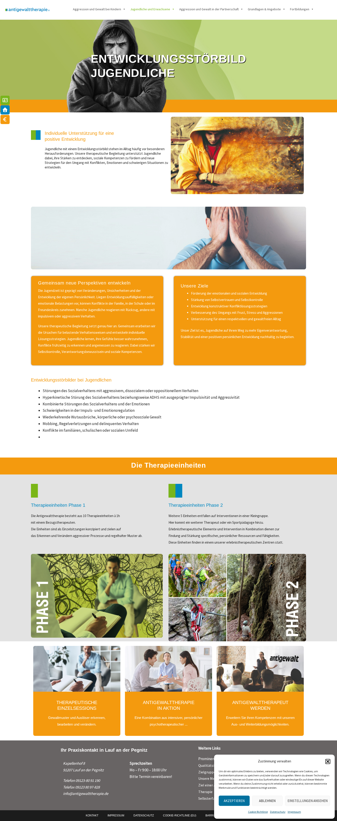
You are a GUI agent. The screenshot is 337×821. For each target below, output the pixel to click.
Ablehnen (267, 801)
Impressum (294, 811)
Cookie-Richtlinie (258, 811)
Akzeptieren (234, 801)
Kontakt (92, 815)
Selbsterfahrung (211, 798)
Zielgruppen (208, 772)
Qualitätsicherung (212, 765)
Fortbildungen (299, 9)
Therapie (205, 791)
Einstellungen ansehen (307, 801)
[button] (328, 761)
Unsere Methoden (212, 778)
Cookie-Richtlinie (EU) (179, 815)
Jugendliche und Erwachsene (150, 9)
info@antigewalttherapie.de (85, 793)
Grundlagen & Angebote (264, 9)
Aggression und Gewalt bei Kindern (97, 9)
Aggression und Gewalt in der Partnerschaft (209, 9)
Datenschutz (277, 811)
